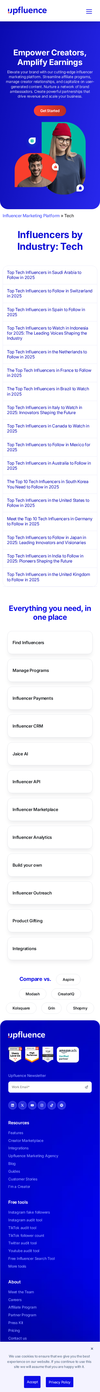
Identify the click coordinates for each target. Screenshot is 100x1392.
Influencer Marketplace (35, 809)
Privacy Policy (59, 1382)
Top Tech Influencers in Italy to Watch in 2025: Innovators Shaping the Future (44, 410)
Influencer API (26, 781)
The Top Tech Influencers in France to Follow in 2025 (49, 373)
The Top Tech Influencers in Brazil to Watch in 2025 (48, 391)
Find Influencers (28, 642)
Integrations (25, 948)
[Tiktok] (51, 1105)
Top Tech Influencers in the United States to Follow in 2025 (48, 503)
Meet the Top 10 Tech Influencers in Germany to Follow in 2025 (50, 521)
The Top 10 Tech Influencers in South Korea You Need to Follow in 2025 (48, 484)
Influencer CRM (28, 726)
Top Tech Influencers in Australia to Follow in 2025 (49, 465)
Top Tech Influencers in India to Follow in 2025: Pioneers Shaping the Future (45, 558)
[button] (92, 1348)
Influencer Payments (33, 698)
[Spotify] (61, 1105)
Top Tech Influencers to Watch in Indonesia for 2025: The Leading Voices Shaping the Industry (47, 333)
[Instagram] (42, 1105)
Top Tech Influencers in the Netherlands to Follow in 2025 (47, 354)
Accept (32, 1382)
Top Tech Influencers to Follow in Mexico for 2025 (48, 447)
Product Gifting (27, 920)
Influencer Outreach (32, 893)
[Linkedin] (12, 1105)
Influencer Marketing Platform (31, 215)
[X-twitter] (22, 1105)
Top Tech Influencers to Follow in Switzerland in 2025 (50, 293)
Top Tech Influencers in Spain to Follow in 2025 (46, 312)
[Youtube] (32, 1105)
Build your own (27, 865)
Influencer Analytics (32, 837)
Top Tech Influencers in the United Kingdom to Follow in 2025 (48, 577)
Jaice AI (20, 753)
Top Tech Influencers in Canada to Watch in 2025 (48, 428)
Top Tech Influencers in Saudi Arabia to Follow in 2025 (44, 275)
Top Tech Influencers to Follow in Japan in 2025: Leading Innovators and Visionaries (46, 540)
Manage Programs (31, 670)
